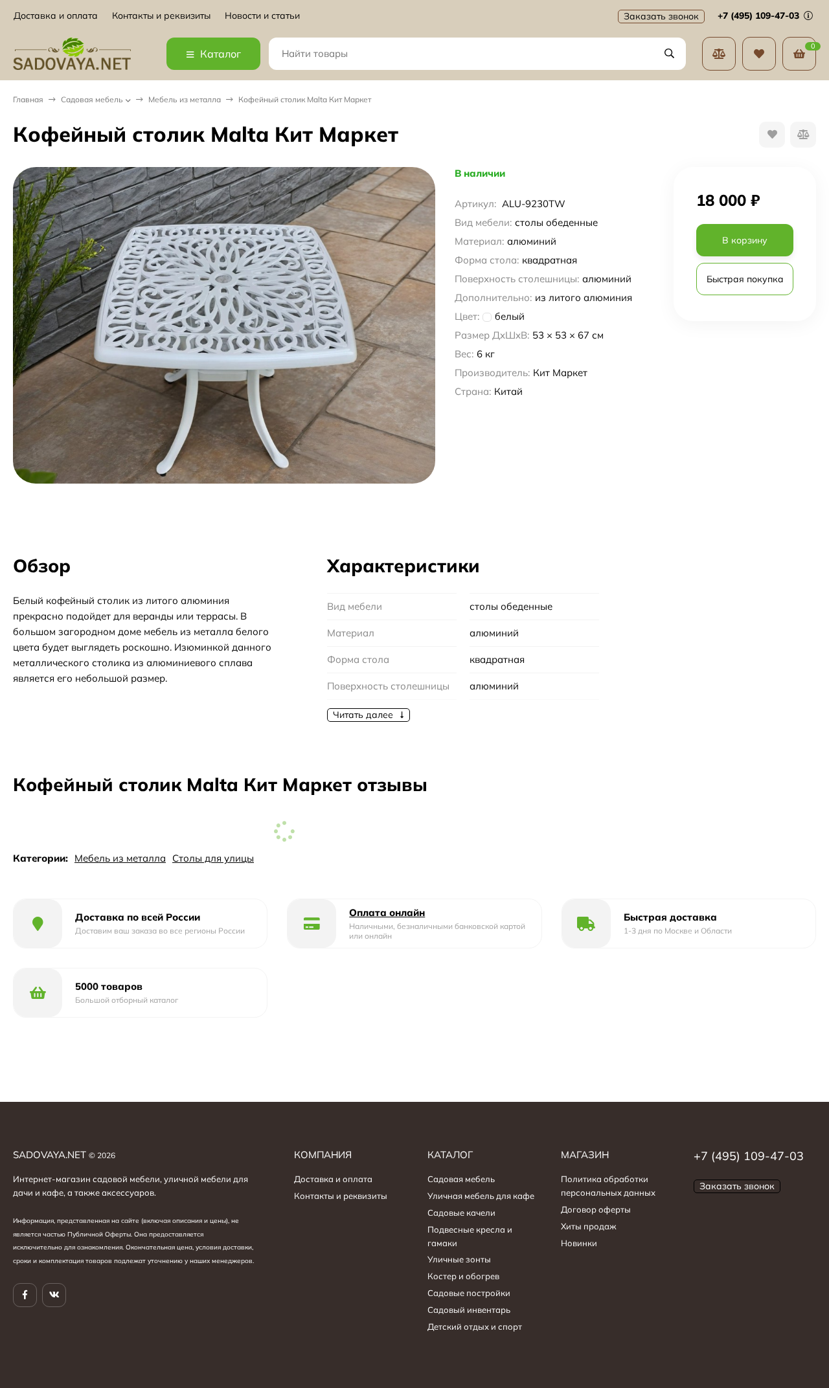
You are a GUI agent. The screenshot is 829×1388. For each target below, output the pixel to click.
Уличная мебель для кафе (480, 1196)
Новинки (579, 1243)
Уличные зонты (459, 1259)
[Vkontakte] (54, 1295)
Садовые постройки (468, 1293)
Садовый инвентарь (468, 1309)
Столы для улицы (213, 858)
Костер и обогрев (463, 1276)
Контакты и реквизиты (161, 15)
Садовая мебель (92, 99)
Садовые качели (461, 1212)
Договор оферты (596, 1209)
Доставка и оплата (56, 15)
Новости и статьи (262, 15)
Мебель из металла (184, 99)
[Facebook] (25, 1295)
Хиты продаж (589, 1226)
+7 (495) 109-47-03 (760, 15)
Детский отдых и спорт (474, 1326)
